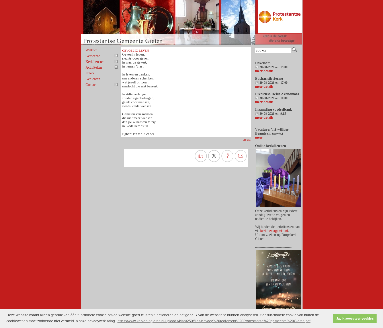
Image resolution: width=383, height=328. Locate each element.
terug (246, 139)
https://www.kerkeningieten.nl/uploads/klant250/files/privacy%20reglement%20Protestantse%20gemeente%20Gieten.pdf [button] (214, 321)
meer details (264, 71)
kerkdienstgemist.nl (274, 231)
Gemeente (93, 56)
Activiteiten (94, 67)
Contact (91, 85)
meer (259, 137)
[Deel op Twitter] (214, 156)
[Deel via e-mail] (241, 156)
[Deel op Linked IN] (201, 156)
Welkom (92, 50)
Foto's (90, 73)
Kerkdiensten (95, 62)
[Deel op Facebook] (227, 156)
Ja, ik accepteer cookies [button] (354, 318)
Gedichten (93, 79)
